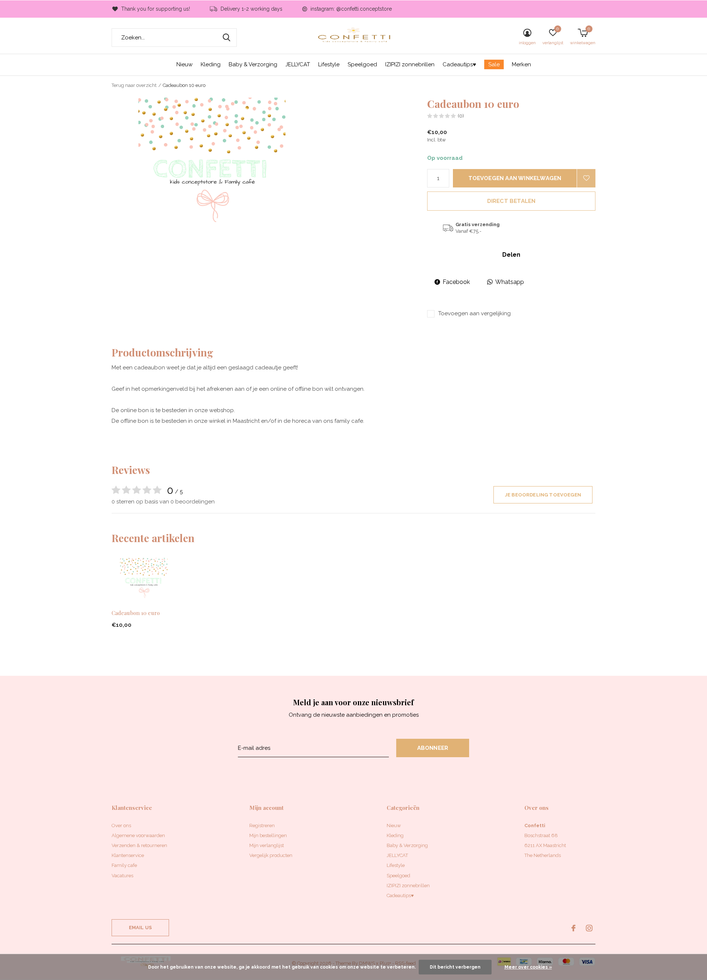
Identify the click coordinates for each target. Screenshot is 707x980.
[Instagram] (589, 928)
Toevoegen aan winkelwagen (515, 178)
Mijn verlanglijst (266, 845)
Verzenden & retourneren (139, 845)
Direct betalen (511, 201)
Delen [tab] (511, 254)
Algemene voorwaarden (138, 835)
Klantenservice (128, 855)
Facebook (456, 281)
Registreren (262, 825)
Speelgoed (362, 64)
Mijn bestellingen (268, 835)
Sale (494, 64)
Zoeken (226, 37)
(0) (461, 116)
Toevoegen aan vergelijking (474, 313)
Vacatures (122, 875)
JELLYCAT (297, 64)
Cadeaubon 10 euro (136, 613)
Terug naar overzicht (134, 85)
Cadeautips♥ (459, 64)
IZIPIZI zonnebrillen (410, 64)
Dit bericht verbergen (455, 967)
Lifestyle (329, 64)
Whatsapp (509, 281)
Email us (140, 927)
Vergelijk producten (270, 855)
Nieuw (184, 64)
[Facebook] (573, 928)
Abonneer (433, 748)
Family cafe (124, 865)
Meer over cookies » (528, 967)
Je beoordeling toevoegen (543, 495)
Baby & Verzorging (253, 64)
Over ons (121, 825)
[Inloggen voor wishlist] (586, 178)
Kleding (211, 64)
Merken (521, 64)
